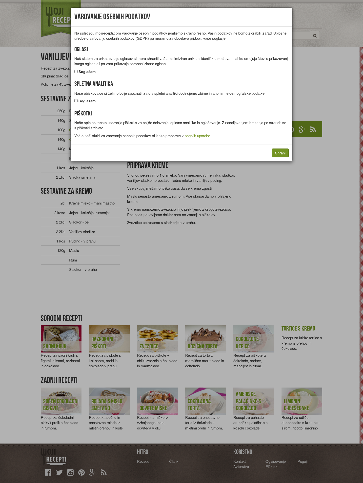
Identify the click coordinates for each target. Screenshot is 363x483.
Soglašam (87, 71)
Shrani (280, 152)
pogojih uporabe (197, 135)
